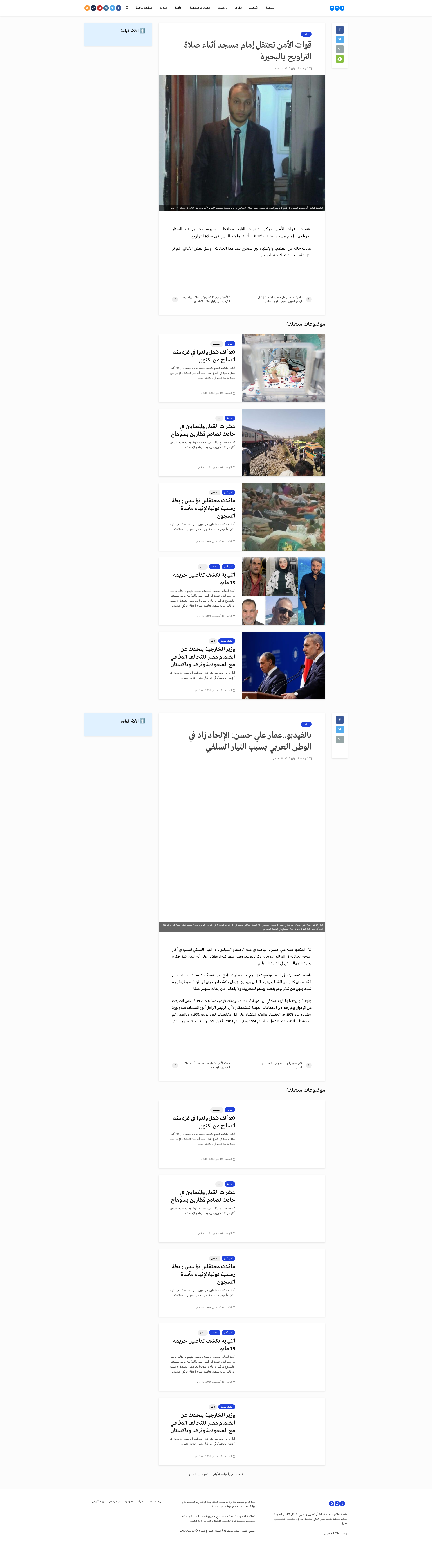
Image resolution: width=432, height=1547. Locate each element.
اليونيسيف (217, 344)
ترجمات (222, 8)
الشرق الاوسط (227, 641)
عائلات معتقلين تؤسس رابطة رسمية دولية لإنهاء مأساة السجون (203, 508)
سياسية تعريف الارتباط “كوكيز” (106, 1501)
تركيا (213, 641)
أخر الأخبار (228, 492)
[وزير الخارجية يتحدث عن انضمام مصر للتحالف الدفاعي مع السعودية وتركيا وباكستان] (283, 665)
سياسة (270, 8)
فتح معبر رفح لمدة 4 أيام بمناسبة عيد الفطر (216, 1474)
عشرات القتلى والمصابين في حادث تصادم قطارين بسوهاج (203, 430)
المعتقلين (214, 492)
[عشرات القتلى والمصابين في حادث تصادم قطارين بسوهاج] (283, 442)
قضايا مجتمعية (199, 8)
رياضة (178, 8)
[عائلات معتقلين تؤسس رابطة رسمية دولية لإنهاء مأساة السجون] (283, 517)
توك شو (215, 566)
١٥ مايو (203, 566)
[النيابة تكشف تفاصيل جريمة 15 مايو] (283, 591)
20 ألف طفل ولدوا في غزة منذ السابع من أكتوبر (204, 356)
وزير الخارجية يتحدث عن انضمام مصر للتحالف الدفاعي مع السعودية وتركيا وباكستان (202, 657)
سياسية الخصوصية (134, 1501)
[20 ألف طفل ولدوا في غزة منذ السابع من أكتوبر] (283, 368)
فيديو (163, 8)
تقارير (238, 8)
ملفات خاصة (144, 8)
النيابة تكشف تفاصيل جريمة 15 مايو (204, 579)
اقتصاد (253, 8)
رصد (219, 418)
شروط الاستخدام (155, 1501)
